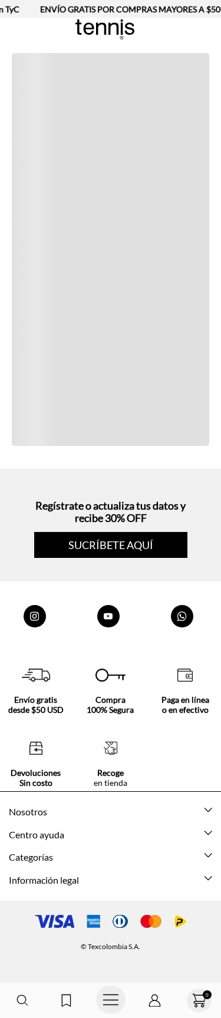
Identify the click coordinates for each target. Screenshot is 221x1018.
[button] (22, 1000)
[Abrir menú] (110, 1000)
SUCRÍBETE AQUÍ (110, 544)
